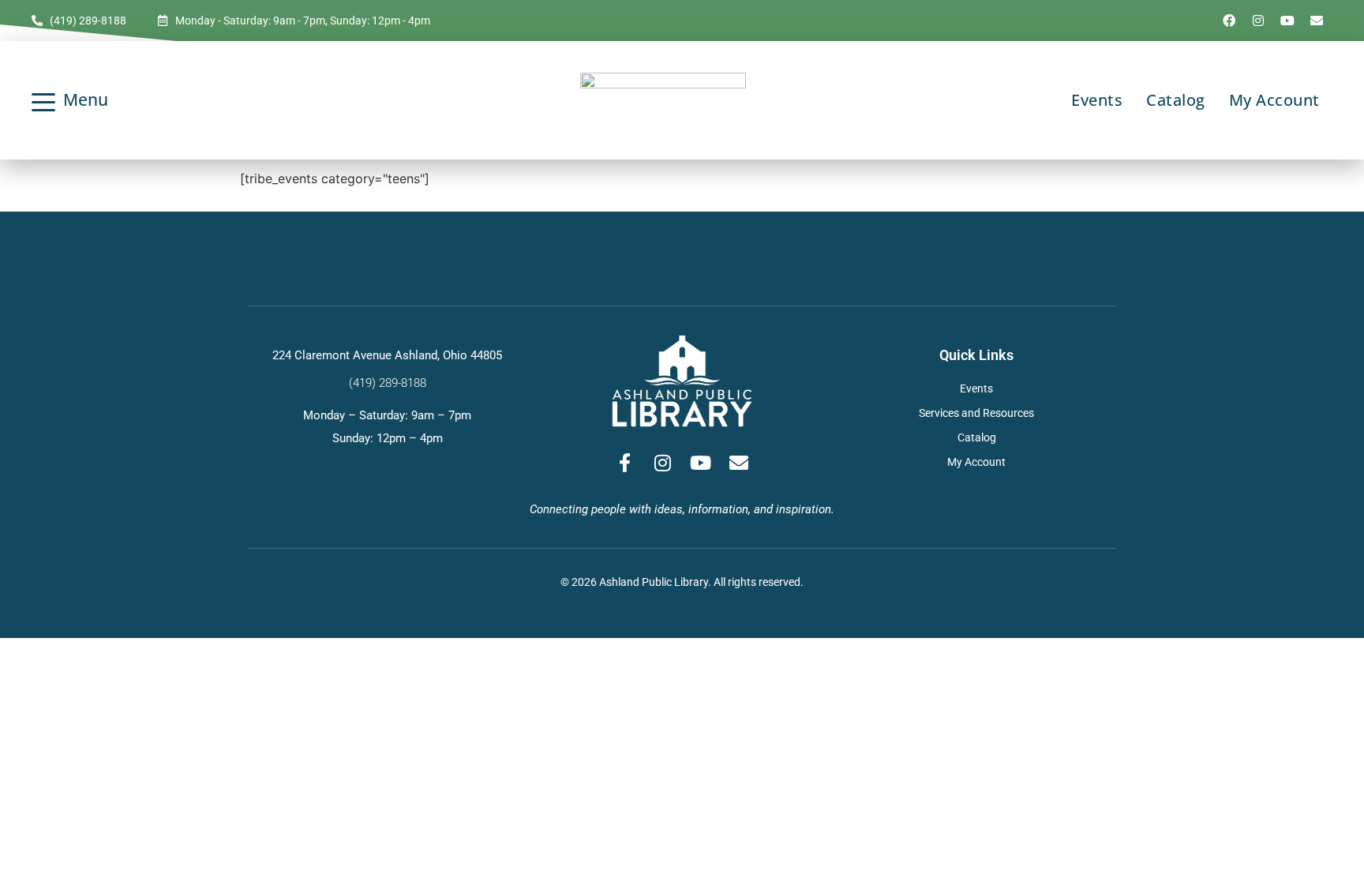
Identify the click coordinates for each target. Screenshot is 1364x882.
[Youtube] (1287, 20)
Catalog (1175, 100)
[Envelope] (1316, 20)
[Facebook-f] (625, 463)
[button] (121, 99)
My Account (1274, 100)
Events (1096, 100)
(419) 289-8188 (387, 383)
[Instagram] (1258, 20)
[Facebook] (1229, 20)
